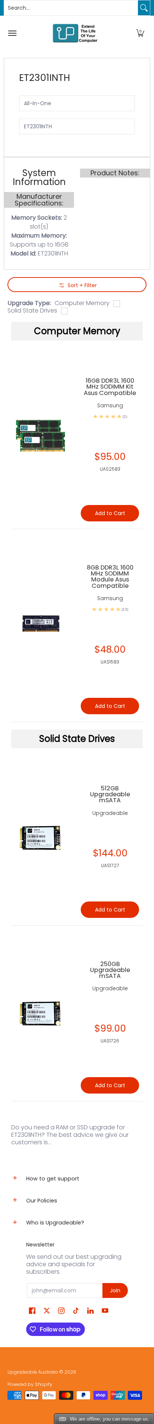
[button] (140, 33)
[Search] (144, 7)
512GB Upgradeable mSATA (110, 794)
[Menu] (11, 33)
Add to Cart (110, 909)
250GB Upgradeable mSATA (110, 970)
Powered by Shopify (29, 1384)
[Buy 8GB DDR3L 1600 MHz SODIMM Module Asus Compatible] (40, 625)
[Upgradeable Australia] (75, 33)
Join (115, 1290)
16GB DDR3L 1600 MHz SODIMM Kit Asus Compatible (110, 386)
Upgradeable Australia (32, 1372)
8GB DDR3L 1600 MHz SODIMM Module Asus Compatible (110, 576)
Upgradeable (110, 813)
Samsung (110, 405)
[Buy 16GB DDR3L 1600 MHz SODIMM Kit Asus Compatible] (40, 436)
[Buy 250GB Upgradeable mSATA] (40, 1013)
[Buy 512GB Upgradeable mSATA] (40, 838)
